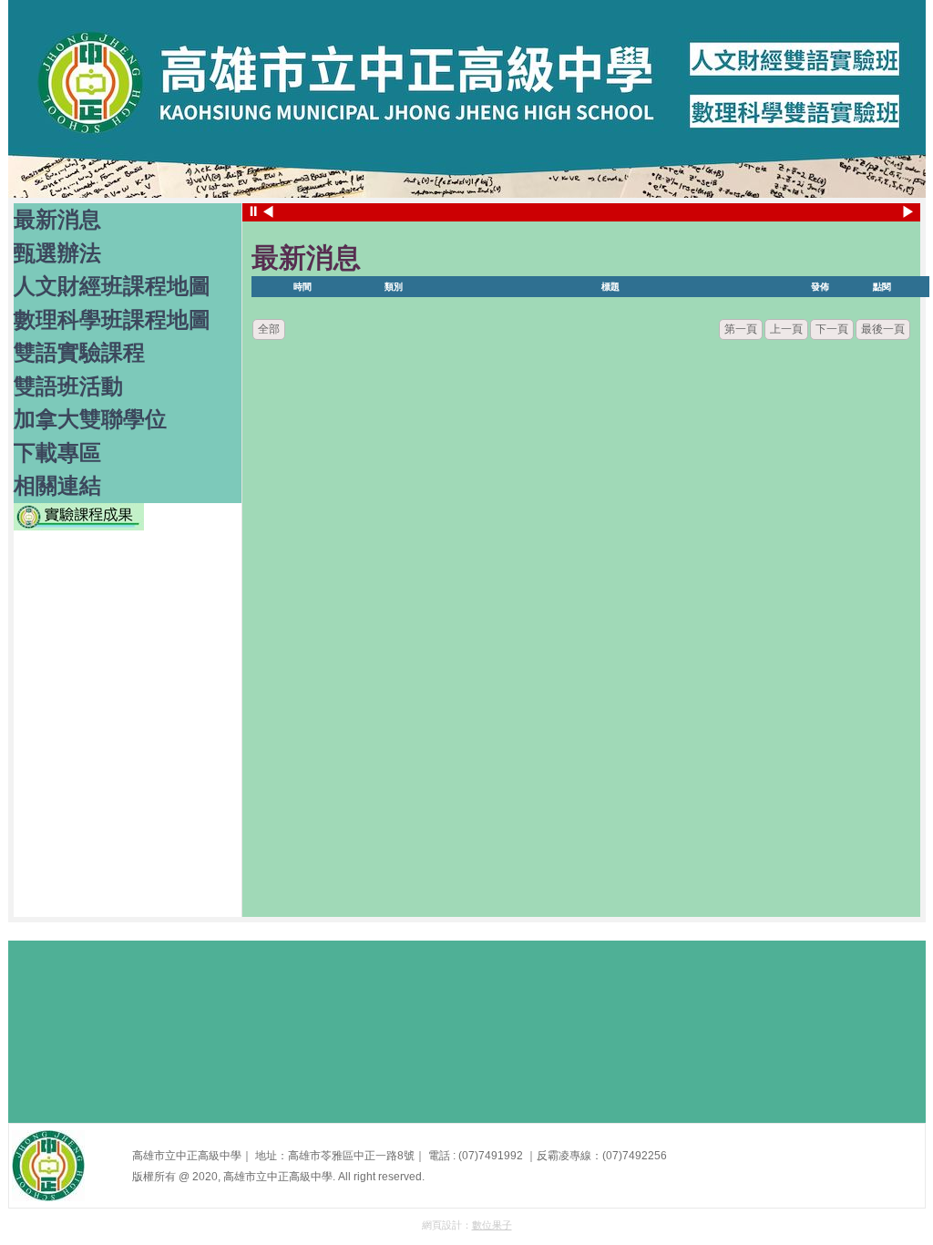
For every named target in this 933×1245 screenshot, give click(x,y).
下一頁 (831, 329)
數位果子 (492, 1224)
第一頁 (740, 329)
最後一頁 (883, 329)
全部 (269, 329)
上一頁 (786, 329)
